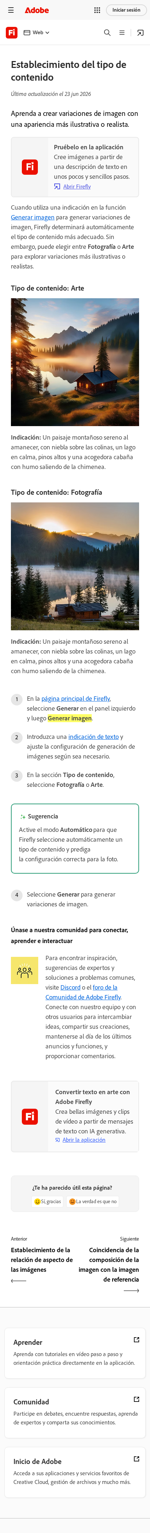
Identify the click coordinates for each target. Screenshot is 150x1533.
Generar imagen (33, 217)
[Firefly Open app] (140, 32)
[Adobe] (37, 10)
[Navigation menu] (11, 10)
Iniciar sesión (126, 10)
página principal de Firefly (76, 699)
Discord (70, 987)
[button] (97, 10)
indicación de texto (93, 737)
